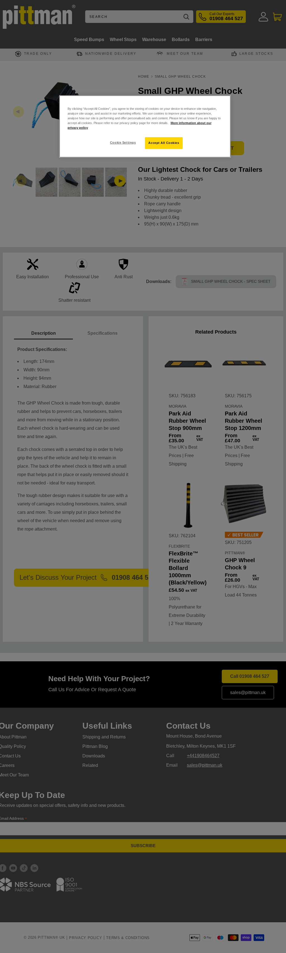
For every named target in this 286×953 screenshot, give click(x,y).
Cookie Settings (123, 142)
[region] (145, 126)
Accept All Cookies (163, 142)
